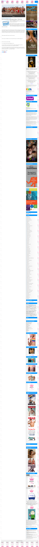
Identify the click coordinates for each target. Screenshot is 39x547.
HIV (33, 309)
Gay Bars (33, 308)
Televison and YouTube (29, 290)
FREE (27, 247)
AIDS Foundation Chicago (29, 322)
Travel (27, 293)
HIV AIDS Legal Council (28, 327)
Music (27, 267)
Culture (27, 238)
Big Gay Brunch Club (29, 225)
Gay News (27, 326)
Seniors (27, 285)
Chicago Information (29, 231)
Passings (28, 275)
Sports (36, 314)
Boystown (34, 305)
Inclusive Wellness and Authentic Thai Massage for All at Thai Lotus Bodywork (31, 530)
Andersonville (31, 304)
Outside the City (34, 312)
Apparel (27, 305)
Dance (27, 239)
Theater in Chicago (29, 291)
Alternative (28, 217)
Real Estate (28, 278)
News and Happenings (29, 270)
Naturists (28, 268)
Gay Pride (28, 252)
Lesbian (27, 263)
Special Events (32, 314)
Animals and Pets (34, 304)
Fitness (27, 246)
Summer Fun (27, 315)
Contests (28, 237)
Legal (27, 262)
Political (27, 276)
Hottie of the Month (29, 260)
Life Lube (27, 329)
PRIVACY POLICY (29, 277)
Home (36, 1)
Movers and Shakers (28, 310)
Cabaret (27, 306)
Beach (27, 223)
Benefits (27, 224)
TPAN (26, 331)
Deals (27, 240)
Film (27, 245)
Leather (27, 261)
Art (28, 305)
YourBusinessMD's (28, 488)
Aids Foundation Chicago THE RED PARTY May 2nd (32, 534)
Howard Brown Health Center (29, 328)
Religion (27, 282)
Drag (26, 308)
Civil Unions (28, 232)
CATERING (27, 324)
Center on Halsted (29, 230)
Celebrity (28, 229)
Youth (27, 298)
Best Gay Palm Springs (28, 323)
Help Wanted (28, 255)
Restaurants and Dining (29, 283)
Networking (28, 269)
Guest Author (28, 253)
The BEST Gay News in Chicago (6, 15)
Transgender (28, 292)
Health (27, 254)
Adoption (28, 216)
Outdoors (30, 312)
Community (28, 307)
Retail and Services (29, 284)
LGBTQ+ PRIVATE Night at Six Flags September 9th (32, 536)
